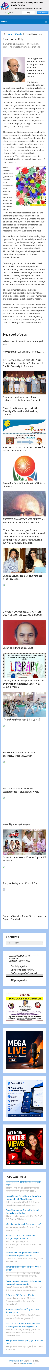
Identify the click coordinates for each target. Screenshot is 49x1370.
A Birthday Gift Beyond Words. (20, 1295)
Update (18, 34)
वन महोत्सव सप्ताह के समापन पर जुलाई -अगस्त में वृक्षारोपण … (23, 1268)
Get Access (42, 13)
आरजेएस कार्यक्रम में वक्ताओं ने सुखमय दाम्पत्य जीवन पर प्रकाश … (22, 1311)
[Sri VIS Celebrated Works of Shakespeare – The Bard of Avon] (24, 773)
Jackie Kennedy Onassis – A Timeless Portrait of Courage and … (23, 1282)
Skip (28, 13)
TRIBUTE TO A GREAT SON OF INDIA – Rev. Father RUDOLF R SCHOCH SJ (24, 521)
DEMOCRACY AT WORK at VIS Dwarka (24, 351)
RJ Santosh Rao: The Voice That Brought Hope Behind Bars (21, 1237)
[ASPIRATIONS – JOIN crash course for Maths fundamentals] (24, 432)
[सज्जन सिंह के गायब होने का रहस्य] (24, 809)
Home (9, 34)
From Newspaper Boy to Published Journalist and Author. (22, 1211)
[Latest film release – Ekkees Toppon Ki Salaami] (24, 842)
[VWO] (10, 13)
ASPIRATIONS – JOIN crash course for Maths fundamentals (24, 449)
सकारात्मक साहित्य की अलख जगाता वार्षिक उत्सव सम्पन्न (23, 1183)
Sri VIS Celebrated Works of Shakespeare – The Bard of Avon (21, 790)
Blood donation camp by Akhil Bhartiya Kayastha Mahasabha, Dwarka (20, 411)
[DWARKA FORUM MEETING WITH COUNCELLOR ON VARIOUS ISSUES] (24, 596)
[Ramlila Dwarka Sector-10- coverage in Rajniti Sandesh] (24, 900)
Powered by (4, 13)
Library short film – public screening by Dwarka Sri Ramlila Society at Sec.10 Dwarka (23, 683)
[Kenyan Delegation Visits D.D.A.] (24, 873)
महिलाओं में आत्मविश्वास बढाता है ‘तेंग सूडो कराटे (21, 719)
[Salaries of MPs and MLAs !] (24, 632)
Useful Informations (30, 47)
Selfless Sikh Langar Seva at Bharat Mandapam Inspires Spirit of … (22, 1254)
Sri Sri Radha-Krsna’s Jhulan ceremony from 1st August (19, 754)
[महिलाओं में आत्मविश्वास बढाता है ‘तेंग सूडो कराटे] (24, 704)
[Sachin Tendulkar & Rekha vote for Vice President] (24, 560)
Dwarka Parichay (16, 1361)
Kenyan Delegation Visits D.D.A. (20, 883)
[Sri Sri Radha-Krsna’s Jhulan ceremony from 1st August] (24, 737)
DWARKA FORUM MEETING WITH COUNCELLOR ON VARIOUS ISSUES (22, 613)
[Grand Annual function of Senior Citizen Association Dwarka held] (24, 382)
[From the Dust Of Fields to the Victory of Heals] (24, 468)
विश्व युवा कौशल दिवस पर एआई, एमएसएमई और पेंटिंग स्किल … (24, 1342)
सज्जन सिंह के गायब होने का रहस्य (16, 824)
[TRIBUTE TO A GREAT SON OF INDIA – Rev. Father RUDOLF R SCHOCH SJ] (24, 503)
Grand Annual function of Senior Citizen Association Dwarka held (21, 399)
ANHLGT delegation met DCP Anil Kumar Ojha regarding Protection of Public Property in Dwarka (23, 363)
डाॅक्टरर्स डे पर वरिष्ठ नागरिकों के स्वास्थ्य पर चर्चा (23, 1224)
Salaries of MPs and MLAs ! (18, 647)
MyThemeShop (28, 1363)
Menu (4, 21)
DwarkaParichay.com (14, 44)
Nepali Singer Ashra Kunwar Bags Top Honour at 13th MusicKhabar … (23, 1197)
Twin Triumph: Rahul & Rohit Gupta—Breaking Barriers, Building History (23, 1325)
